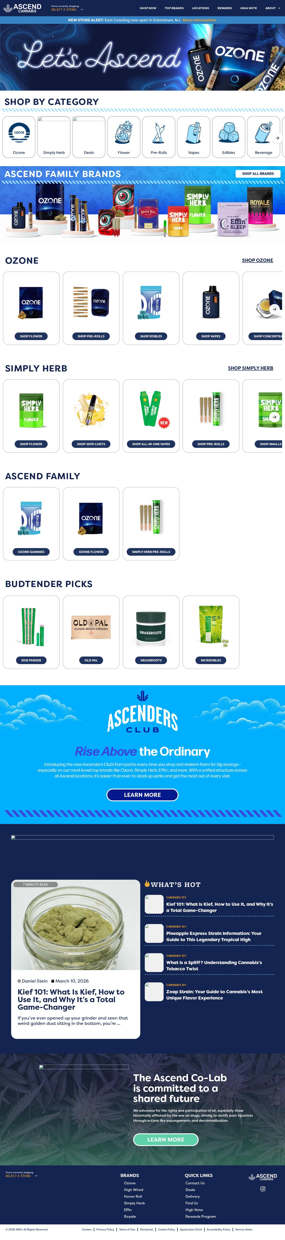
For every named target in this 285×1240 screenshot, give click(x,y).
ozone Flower (91, 552)
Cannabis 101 (176, 897)
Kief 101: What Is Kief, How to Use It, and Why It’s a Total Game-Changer (71, 999)
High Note (248, 8)
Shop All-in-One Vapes (151, 444)
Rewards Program (200, 1216)
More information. (200, 20)
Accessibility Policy (218, 1229)
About (270, 8)
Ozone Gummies (31, 552)
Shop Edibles (151, 336)
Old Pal (91, 660)
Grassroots (151, 660)
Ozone (130, 1183)
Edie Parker (31, 660)
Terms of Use (127, 1229)
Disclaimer (146, 1229)
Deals (190, 1190)
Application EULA (191, 1229)
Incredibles (211, 660)
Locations (200, 8)
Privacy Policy (105, 1229)
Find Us (191, 1203)
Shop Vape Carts (91, 444)
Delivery (192, 1196)
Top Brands (174, 8)
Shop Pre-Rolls (91, 336)
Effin (128, 1210)
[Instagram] (262, 1188)
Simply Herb (134, 1203)
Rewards (225, 8)
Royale (130, 1216)
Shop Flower (31, 336)
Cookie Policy (166, 1229)
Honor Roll (133, 1196)
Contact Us (195, 1183)
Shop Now (148, 8)
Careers (87, 1229)
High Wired (133, 1190)
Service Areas (243, 1229)
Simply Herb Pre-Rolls (151, 552)
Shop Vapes (211, 336)
